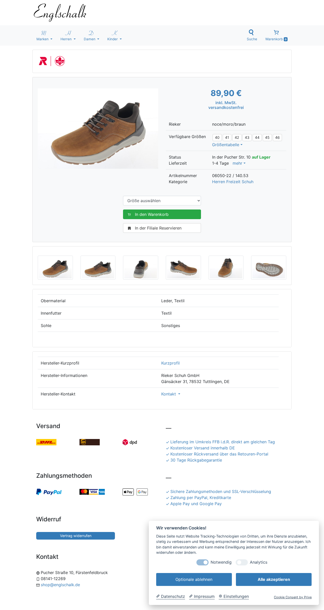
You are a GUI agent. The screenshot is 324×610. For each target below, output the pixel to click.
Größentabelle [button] (225, 144)
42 (237, 137)
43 (247, 137)
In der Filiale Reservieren (158, 228)
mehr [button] (237, 163)
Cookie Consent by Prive (293, 597)
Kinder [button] (113, 39)
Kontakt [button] (169, 393)
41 (227, 137)
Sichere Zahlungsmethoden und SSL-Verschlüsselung (220, 491)
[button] (55, 267)
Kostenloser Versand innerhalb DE (202, 447)
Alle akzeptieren (274, 579)
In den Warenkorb (151, 214)
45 (267, 137)
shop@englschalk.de (60, 584)
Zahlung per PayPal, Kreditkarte (200, 497)
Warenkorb (276, 39)
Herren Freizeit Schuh (232, 181)
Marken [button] (43, 39)
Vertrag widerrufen (75, 535)
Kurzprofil (170, 363)
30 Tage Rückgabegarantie (196, 460)
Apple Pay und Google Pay (196, 503)
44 (257, 137)
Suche (252, 39)
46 (277, 137)
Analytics (258, 562)
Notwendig (221, 562)
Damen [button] (90, 39)
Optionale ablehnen (193, 579)
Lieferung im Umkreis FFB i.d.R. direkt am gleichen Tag (222, 441)
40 (217, 137)
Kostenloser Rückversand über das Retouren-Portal (219, 453)
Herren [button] (66, 39)
